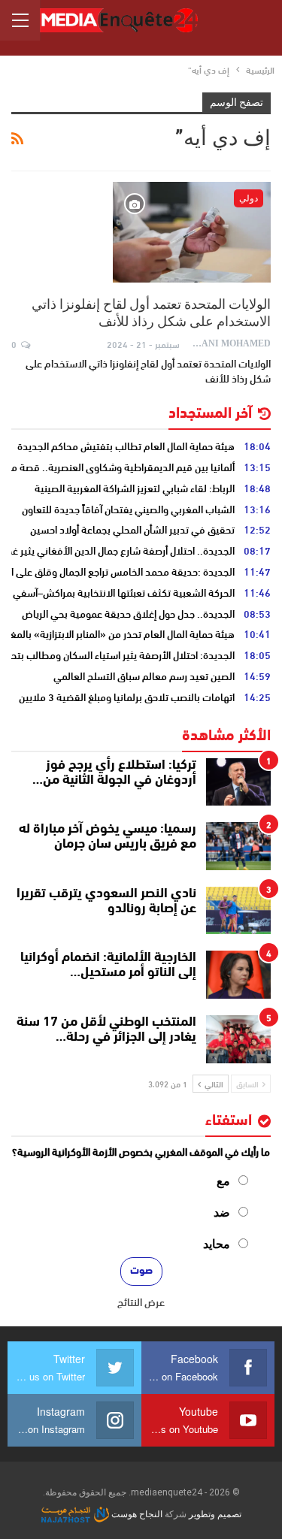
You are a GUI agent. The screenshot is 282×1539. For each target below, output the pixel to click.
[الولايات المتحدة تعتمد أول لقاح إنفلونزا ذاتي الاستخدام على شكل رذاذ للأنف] (192, 232)
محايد (216, 1244)
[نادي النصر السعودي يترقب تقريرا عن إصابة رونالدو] (238, 911)
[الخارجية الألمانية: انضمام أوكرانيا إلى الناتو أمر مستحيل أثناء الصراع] (238, 975)
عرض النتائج (141, 1301)
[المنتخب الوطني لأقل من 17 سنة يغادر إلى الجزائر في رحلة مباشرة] (238, 1039)
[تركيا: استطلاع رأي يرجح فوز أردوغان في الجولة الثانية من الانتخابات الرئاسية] (238, 782)
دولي (248, 198)
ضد (222, 1212)
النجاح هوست (135, 1514)
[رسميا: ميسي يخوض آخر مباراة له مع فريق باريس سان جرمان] (238, 846)
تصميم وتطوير (215, 1514)
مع (223, 1181)
